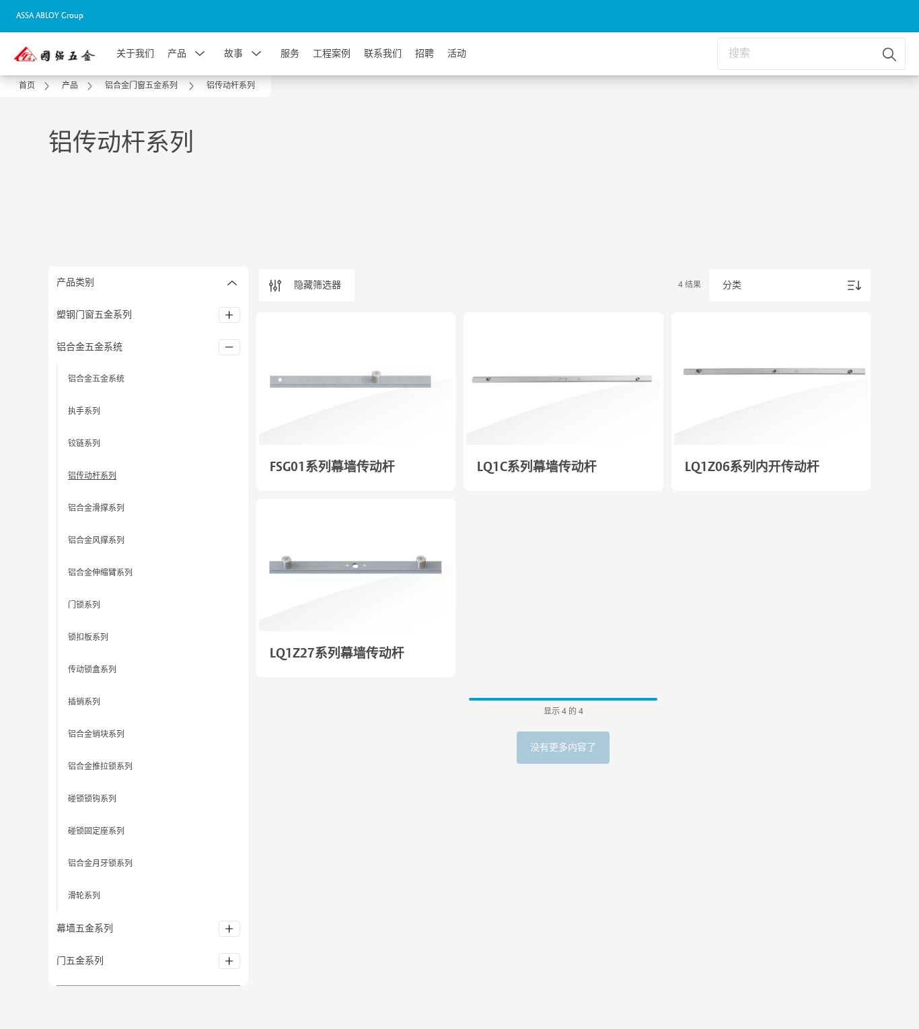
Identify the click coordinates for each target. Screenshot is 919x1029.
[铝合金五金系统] (229, 347)
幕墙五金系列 (86, 929)
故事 (233, 54)
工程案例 (332, 54)
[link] (36, 86)
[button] (200, 54)
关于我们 (135, 54)
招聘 (424, 54)
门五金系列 (80, 961)
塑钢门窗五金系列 (94, 315)
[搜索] (890, 53)
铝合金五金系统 (89, 347)
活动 (456, 54)
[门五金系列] (229, 961)
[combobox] (811, 54)
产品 (177, 54)
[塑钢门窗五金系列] (229, 315)
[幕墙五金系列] (229, 929)
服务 (290, 54)
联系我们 (383, 54)
